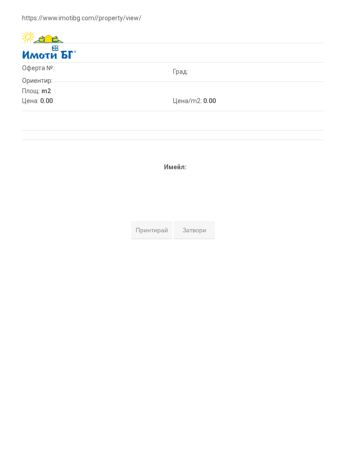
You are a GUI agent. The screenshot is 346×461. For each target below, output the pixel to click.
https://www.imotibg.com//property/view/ (81, 18)
